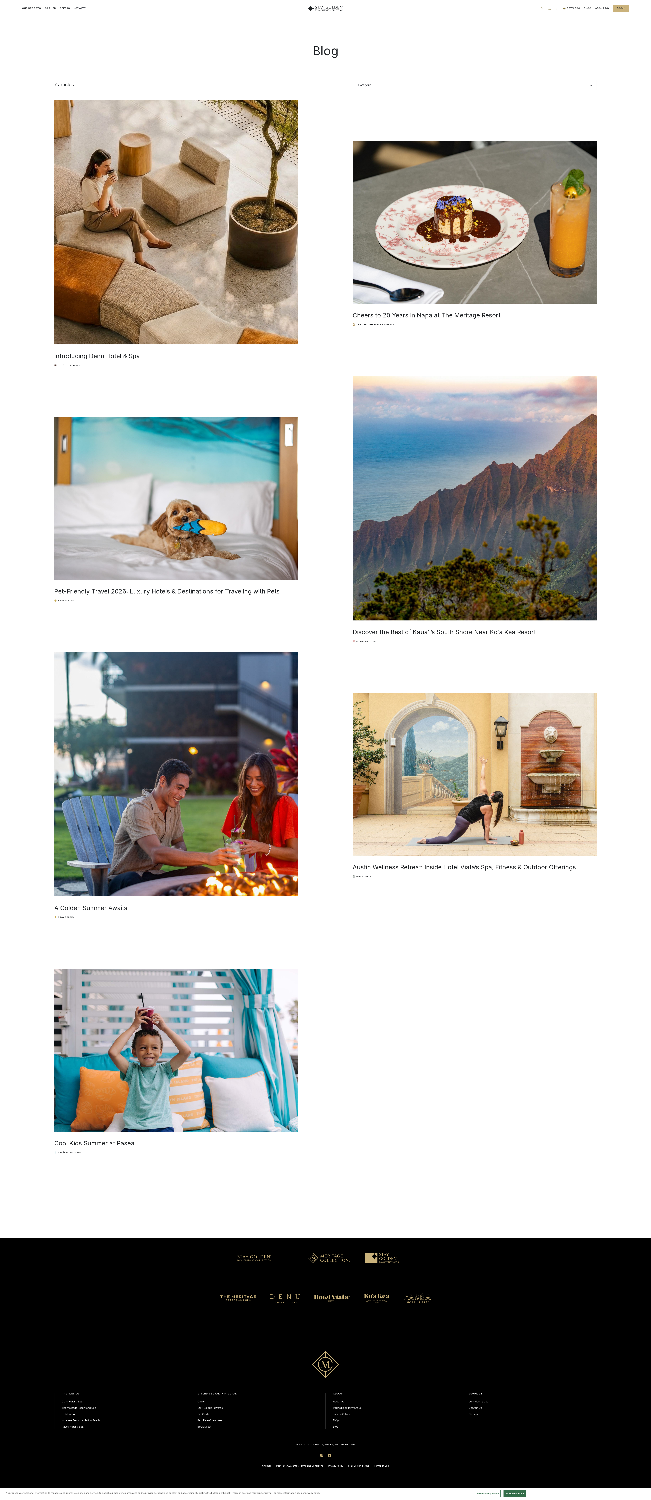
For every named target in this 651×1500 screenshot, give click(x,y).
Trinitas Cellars (341, 1414)
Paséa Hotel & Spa (73, 1426)
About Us (602, 8)
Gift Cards (203, 1414)
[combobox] (475, 85)
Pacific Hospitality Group (347, 1407)
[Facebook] (329, 1455)
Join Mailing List (478, 1401)
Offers (65, 8)
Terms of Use (381, 1466)
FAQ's (336, 1420)
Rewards (573, 8)
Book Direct (204, 1426)
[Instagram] (321, 1455)
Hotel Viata (68, 1414)
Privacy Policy (335, 1466)
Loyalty (80, 8)
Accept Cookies (514, 1493)
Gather (50, 8)
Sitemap (266, 1466)
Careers (473, 1414)
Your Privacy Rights (488, 1493)
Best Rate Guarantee (210, 1420)
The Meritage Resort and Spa (79, 1407)
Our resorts (31, 8)
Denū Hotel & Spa (72, 1401)
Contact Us (475, 1407)
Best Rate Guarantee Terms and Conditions (299, 1466)
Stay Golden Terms (358, 1466)
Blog (587, 8)
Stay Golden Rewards (210, 1407)
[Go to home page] (325, 1364)
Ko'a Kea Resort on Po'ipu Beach (81, 1420)
